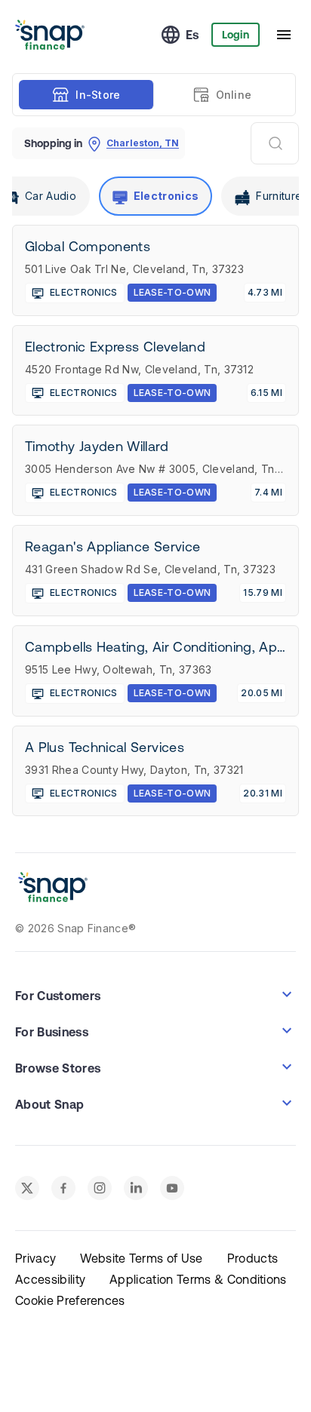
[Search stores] (275, 143)
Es (192, 34)
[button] (155, 994)
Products (253, 1258)
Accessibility (50, 1279)
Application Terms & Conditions (198, 1279)
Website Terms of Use (141, 1258)
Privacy (35, 1258)
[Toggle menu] (284, 35)
